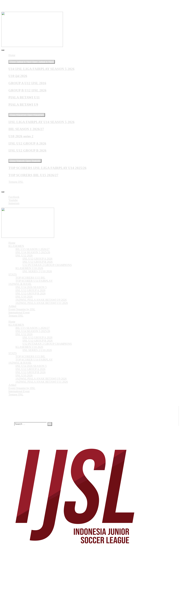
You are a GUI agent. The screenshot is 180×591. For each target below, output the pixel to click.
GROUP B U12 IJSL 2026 (27, 90)
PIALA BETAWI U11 (24, 97)
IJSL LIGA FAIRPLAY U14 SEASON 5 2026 (41, 122)
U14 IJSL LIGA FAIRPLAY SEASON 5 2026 (41, 69)
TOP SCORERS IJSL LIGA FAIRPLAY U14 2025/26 (47, 168)
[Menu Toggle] (2, 50)
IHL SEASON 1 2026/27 (26, 129)
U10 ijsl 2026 (17, 76)
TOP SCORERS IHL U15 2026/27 (33, 175)
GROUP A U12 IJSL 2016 (27, 83)
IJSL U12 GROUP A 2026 (27, 143)
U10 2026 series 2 (20, 136)
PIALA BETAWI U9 (23, 104)
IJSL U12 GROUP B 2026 (27, 150)
